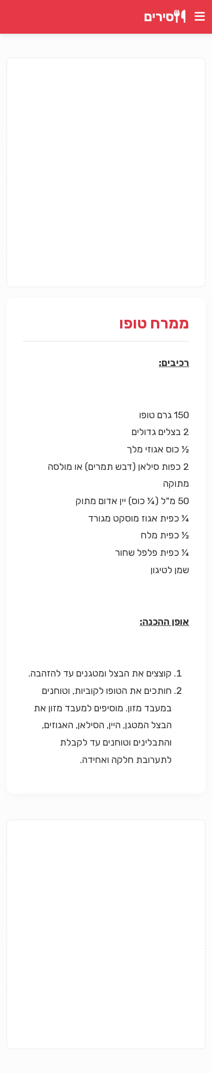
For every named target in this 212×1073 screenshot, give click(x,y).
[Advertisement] (106, 172)
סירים (159, 16)
